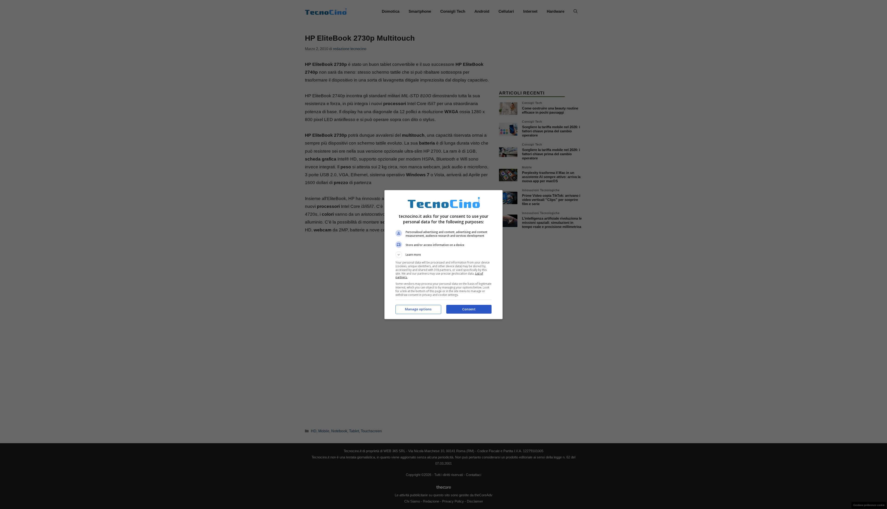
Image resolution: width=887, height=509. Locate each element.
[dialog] (443, 254)
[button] (443, 254)
